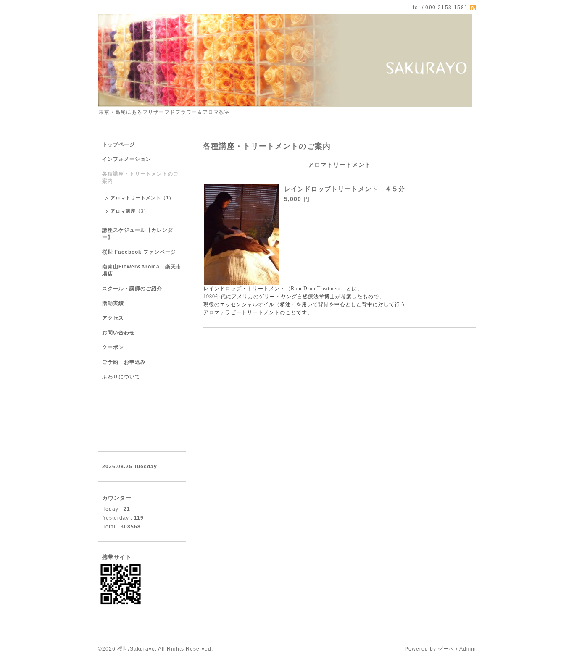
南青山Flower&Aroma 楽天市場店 (142, 270)
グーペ (446, 649)
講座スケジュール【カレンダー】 (137, 233)
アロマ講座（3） (130, 210)
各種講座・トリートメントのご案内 (140, 177)
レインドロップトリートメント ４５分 (344, 188)
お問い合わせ (118, 333)
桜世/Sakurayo (136, 649)
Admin (467, 649)
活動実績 (113, 303)
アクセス (113, 318)
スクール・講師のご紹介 (132, 288)
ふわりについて (121, 377)
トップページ (118, 144)
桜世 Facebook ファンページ (139, 252)
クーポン (113, 347)
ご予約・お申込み (124, 362)
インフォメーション (126, 159)
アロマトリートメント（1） (142, 197)
